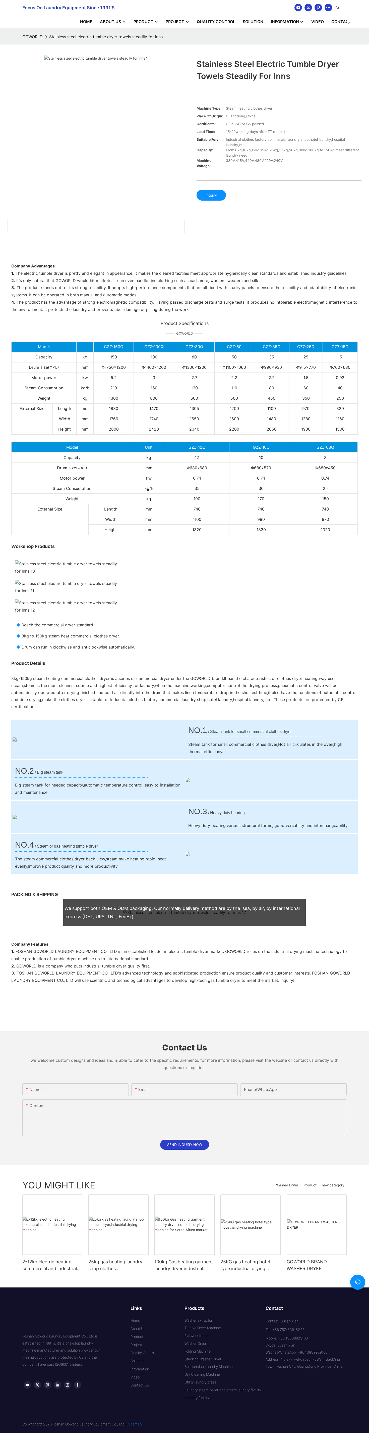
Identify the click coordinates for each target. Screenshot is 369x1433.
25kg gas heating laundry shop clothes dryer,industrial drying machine (115, 1265)
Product (310, 1185)
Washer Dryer (287, 1185)
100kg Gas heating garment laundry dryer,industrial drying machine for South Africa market (183, 1265)
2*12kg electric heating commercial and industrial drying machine (49, 1265)
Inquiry (211, 195)
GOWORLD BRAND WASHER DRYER (307, 1265)
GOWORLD (32, 36)
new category (333, 1185)
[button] (349, 21)
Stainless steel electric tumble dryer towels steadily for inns (106, 36)
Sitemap (135, 1424)
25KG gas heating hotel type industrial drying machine (245, 1265)
